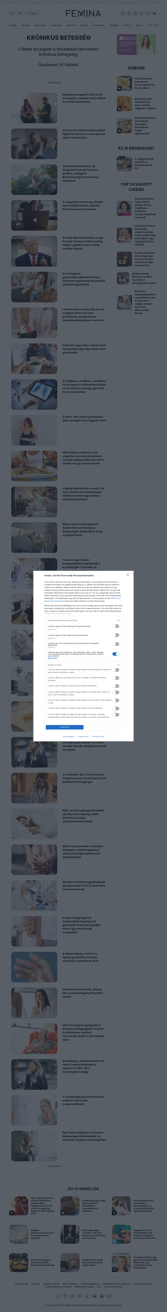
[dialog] (83, 656)
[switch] (115, 626)
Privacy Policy (98, 736)
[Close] (128, 575)
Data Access (83, 736)
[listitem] (83, 620)
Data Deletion (68, 736)
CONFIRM (65, 727)
